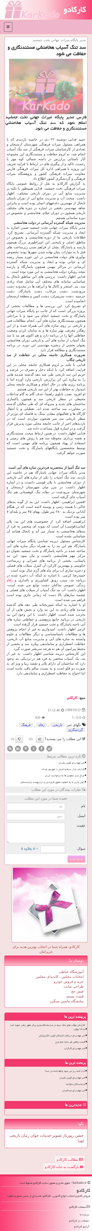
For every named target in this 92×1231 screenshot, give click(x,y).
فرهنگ (26, 725)
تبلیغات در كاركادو (79, 1220)
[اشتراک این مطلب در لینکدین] (17, 748)
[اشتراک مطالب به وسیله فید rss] (10, 748)
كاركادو (72, 698)
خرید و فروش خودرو (69, 981)
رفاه (10, 580)
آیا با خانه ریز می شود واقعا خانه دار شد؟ (65, 1071)
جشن (79, 1135)
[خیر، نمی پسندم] (19, 739)
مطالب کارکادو (68, 1159)
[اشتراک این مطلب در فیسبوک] (41, 748)
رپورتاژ (68, 1135)
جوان (34, 1135)
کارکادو (75, 9)
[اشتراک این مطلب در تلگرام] (49, 748)
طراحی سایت (74, 986)
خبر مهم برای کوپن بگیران (71, 762)
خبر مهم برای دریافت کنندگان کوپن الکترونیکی (62, 1035)
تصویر (56, 1135)
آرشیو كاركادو (81, 1226)
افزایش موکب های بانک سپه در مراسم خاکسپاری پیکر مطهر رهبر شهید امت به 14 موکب (47, 1027)
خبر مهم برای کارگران (74, 1048)
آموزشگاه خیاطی (71, 972)
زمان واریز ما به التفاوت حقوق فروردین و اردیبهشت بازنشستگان (52, 782)
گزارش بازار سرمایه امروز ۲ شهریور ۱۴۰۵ (62, 769)
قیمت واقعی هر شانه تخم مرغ (70, 1042)
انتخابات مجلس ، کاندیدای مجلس (60, 977)
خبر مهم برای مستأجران (73, 1090)
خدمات (45, 1135)
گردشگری (75, 730)
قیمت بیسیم (75, 996)
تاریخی (57, 725)
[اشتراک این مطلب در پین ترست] (25, 748)
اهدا (81, 1141)
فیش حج (77, 991)
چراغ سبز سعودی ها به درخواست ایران (64, 775)
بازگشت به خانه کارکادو (62, 1167)
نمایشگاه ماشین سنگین (67, 1001)
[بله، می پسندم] (40, 739)
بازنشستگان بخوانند (75, 1084)
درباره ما (84, 1214)
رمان (24, 1135)
